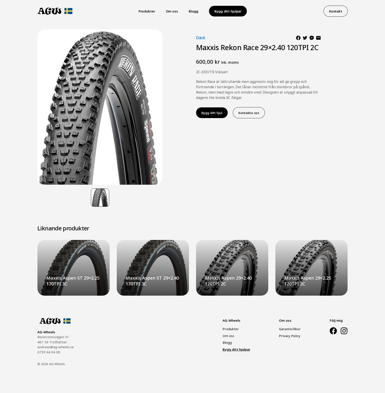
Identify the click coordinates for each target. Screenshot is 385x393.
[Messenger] (311, 38)
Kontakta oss (248, 113)
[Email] (318, 38)
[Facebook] (298, 38)
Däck (200, 37)
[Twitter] (305, 38)
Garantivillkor (290, 329)
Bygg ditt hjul (211, 113)
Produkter (147, 11)
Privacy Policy (289, 336)
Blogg (193, 11)
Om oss (172, 11)
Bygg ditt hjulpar (228, 11)
